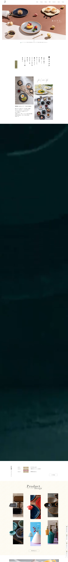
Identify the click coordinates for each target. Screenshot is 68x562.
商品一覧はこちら (34, 550)
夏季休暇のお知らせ (33, 471)
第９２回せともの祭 (33, 467)
